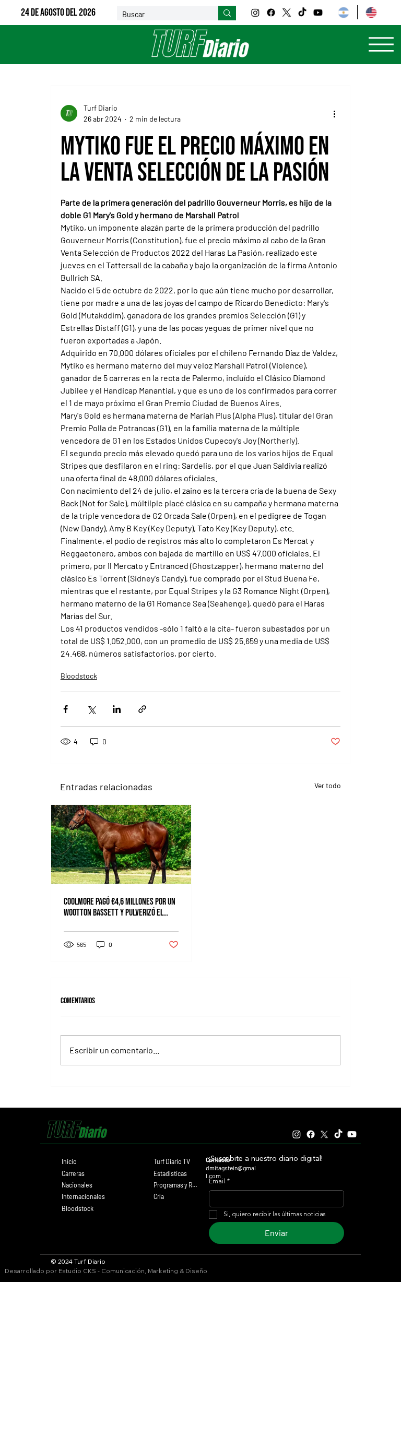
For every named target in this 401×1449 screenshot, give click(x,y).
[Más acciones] (334, 113)
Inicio (69, 1161)
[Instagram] (255, 12)
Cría (159, 1196)
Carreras (73, 1173)
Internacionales (83, 1196)
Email (219, 1182)
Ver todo (327, 785)
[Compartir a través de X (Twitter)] (91, 709)
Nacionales (77, 1185)
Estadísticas (170, 1173)
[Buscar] (227, 13)
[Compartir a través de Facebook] (65, 709)
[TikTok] (302, 12)
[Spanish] (343, 12)
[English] (370, 12)
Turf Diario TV (172, 1161)
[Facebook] (271, 12)
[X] (286, 12)
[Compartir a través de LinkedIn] (117, 709)
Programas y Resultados (176, 1185)
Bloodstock (79, 675)
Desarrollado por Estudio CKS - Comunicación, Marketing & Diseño (106, 1271)
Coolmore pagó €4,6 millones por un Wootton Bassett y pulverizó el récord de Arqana (119, 907)
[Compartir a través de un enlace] (142, 709)
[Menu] (381, 44)
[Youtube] (318, 12)
